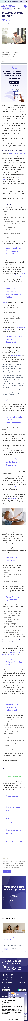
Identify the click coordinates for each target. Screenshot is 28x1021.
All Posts (7, 871)
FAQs (3, 61)
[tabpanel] (14, 936)
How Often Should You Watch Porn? (11, 57)
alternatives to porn (14, 652)
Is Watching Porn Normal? (8, 54)
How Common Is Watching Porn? (10, 52)
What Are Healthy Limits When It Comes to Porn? (14, 59)
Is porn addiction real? (15, 776)
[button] (3, 24)
